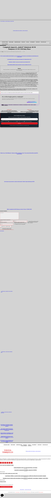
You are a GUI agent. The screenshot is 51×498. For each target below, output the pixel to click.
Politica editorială (22, 489)
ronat (29, 104)
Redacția (3, 51)
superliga (6, 105)
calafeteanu (6, 104)
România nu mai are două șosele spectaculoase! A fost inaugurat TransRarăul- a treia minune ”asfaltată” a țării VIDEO (25, 478)
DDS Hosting (29, 492)
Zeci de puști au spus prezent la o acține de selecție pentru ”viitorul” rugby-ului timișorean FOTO (19, 181)
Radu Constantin (41, 492)
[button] (50, 43)
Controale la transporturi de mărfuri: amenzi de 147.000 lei (25, 469)
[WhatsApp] (28, 53)
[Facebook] (20, 53)
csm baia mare (10, 104)
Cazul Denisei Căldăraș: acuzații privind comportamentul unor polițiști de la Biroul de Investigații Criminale (25, 475)
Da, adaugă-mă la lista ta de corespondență (19, 224)
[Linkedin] (31, 53)
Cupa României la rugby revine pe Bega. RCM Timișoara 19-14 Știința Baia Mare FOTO (19, 59)
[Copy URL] (34, 53)
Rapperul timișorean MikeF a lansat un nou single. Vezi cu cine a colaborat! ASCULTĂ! (19, 64)
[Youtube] (12, 463)
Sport (5, 45)
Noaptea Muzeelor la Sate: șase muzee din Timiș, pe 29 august (25, 467)
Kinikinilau (21, 104)
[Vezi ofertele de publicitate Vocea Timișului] (20, 30)
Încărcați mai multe (2, 471)
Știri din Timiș (2, 45)
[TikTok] (7, 463)
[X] (23, 53)
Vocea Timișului (17, 492)
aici (24, 69)
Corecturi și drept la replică (28, 489)
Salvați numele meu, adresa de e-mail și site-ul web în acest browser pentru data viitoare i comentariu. (32, 222)
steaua (3, 105)
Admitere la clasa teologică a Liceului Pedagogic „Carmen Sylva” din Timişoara (29, 112)
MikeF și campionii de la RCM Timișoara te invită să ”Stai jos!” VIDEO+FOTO (19, 209)
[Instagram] (3, 463)
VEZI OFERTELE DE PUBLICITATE (6, 486)
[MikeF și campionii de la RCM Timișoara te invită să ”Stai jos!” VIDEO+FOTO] (19, 196)
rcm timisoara (25, 104)
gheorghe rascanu (16, 104)
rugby (32, 104)
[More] (37, 53)
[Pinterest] (25, 53)
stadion (34, 104)
